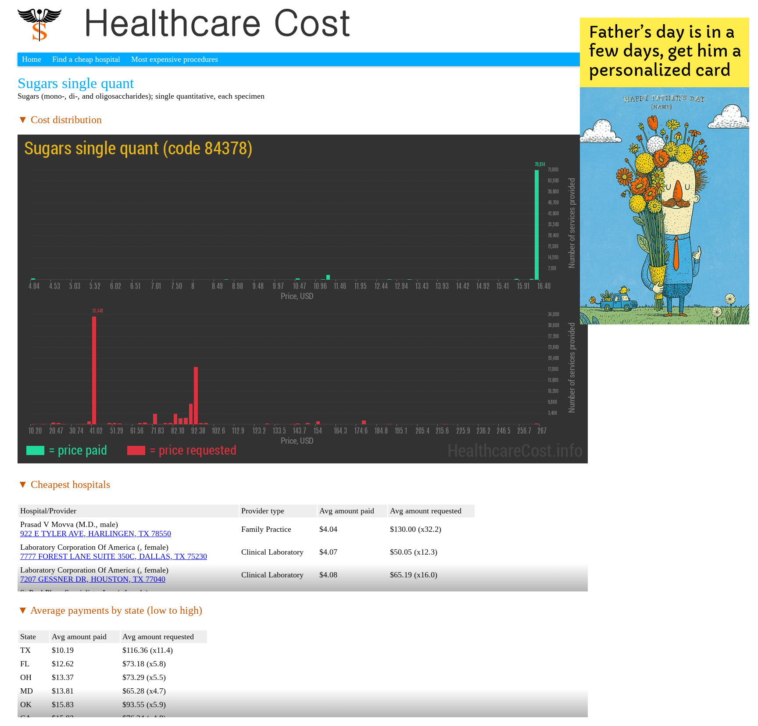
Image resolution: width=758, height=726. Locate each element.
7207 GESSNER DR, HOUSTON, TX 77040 (92, 579)
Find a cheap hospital (86, 59)
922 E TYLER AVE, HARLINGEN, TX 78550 (95, 533)
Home (31, 59)
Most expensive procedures (174, 59)
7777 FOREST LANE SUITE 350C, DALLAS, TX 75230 (113, 556)
